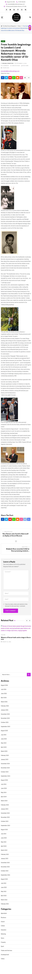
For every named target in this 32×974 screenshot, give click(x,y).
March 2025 (4, 751)
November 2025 (5, 718)
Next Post (25, 547)
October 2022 (4, 871)
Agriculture (4, 913)
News (2, 938)
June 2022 (4, 887)
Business (3, 917)
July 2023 (3, 833)
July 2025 (3, 735)
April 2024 (4, 796)
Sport (2, 946)
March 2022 (4, 900)
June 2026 (4, 693)
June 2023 (4, 838)
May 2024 (3, 792)
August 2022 (4, 879)
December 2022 (5, 862)
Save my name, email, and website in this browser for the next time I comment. (16, 605)
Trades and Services (6, 950)
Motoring (3, 934)
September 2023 (5, 825)
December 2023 (5, 813)
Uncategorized (5, 954)
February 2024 (5, 805)
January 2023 (4, 858)
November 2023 (5, 817)
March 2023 (4, 850)
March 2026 (4, 702)
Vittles (3, 958)
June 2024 (4, 788)
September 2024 (5, 776)
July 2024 (3, 784)
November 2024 (5, 768)
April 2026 (4, 697)
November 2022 (5, 867)
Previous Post (8, 531)
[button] (26, 620)
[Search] (30, 17)
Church (3, 921)
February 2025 (5, 755)
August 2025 (4, 730)
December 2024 (5, 763)
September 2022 (5, 875)
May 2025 (3, 743)
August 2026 (4, 685)
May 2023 (3, 842)
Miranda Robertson (8, 63)
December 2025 (5, 714)
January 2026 (4, 710)
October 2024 (4, 772)
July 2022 (3, 883)
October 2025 (4, 722)
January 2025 (4, 759)
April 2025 (4, 747)
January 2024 (4, 809)
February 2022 (5, 904)
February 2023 (5, 854)
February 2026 (5, 706)
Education (3, 930)
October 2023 (4, 821)
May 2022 (3, 891)
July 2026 (3, 689)
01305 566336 (21, 2)
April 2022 (4, 895)
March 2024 (4, 800)
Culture (3, 634)
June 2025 (4, 739)
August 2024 (4, 780)
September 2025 (5, 726)
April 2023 (4, 846)
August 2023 (4, 829)
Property (3, 942)
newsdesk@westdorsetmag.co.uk (16, 4)
